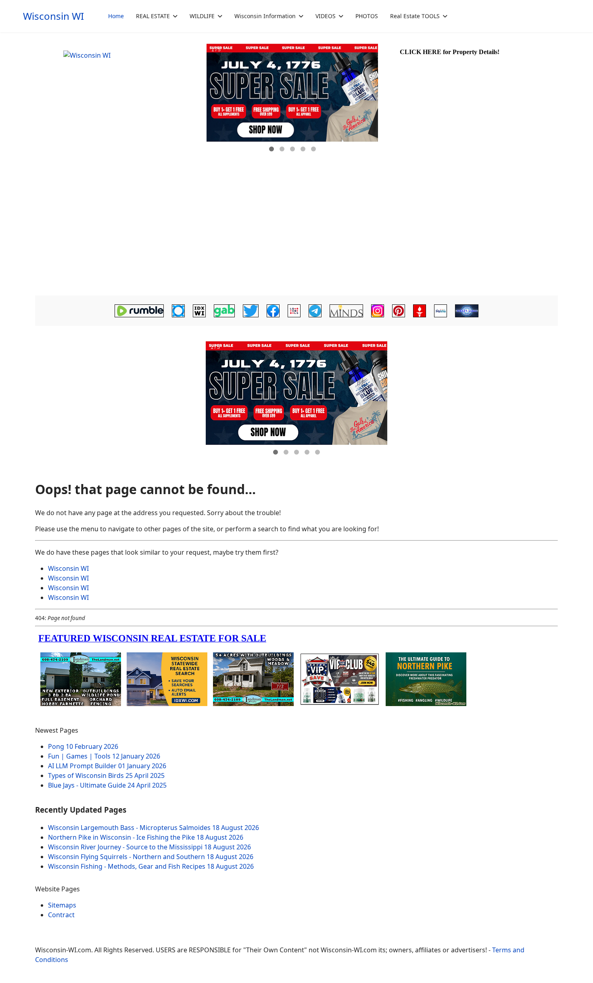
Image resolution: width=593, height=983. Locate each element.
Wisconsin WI (53, 16)
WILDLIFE (202, 16)
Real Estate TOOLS (415, 16)
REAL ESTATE (153, 16)
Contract (61, 914)
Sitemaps (62, 905)
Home (116, 16)
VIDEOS (325, 16)
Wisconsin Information (265, 16)
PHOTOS (366, 16)
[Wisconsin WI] (119, 100)
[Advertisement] (296, 232)
